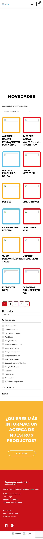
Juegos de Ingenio (12, 352)
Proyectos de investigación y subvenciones (17, 483)
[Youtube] (24, 525)
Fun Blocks (9, 337)
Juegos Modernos (12, 366)
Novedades (9, 374)
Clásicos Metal (10, 326)
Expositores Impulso (13, 333)
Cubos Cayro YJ (11, 329)
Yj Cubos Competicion (14, 381)
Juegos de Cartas (12, 348)
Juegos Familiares (12, 359)
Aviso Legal (7, 496)
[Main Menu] (31, 4)
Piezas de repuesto (10, 513)
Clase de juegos (9, 516)
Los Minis (8, 370)
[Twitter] (18, 525)
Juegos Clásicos (11, 340)
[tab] (21, 483)
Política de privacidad (11, 494)
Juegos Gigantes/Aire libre (15, 363)
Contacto (7, 510)
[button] (21, 453)
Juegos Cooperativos (13, 344)
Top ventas (9, 378)
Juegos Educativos (12, 355)
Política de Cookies (10, 499)
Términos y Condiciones (12, 502)
